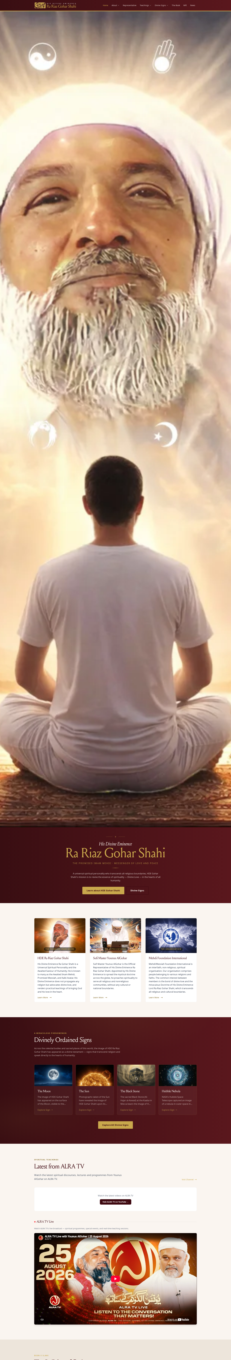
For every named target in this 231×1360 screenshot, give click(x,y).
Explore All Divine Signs (115, 1125)
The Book (176, 5)
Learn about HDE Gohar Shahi (103, 890)
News (192, 5)
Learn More (52, 997)
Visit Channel (188, 1179)
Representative (129, 5)
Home (105, 5)
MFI (185, 5)
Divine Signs (160, 5)
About (114, 5)
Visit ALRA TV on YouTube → (116, 1202)
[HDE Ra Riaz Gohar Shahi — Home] (55, 5)
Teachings (144, 5)
